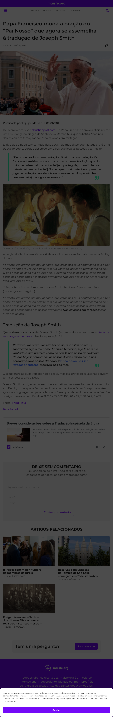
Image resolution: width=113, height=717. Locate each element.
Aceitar (56, 710)
